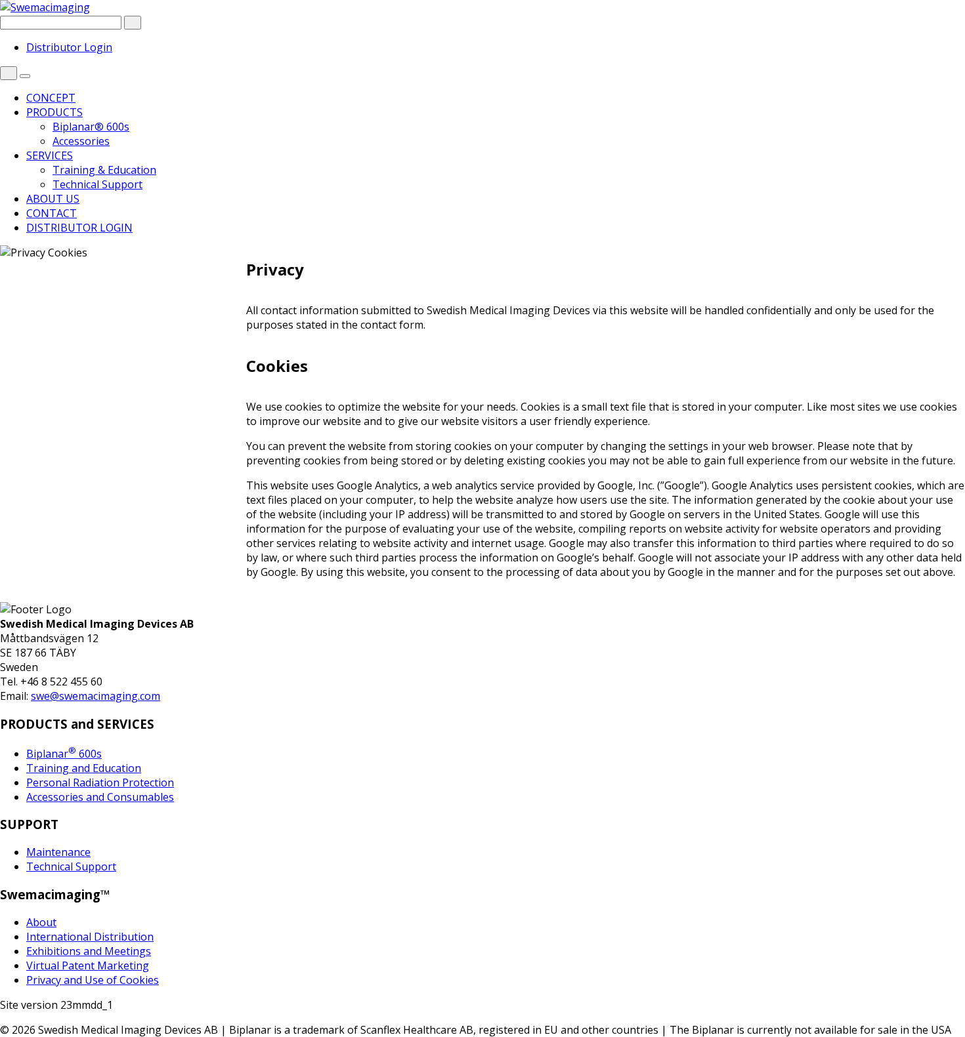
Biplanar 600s (64, 753)
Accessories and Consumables (100, 797)
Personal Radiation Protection (100, 782)
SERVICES (49, 155)
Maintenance (58, 852)
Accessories (81, 141)
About (41, 922)
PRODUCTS (54, 112)
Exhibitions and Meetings (88, 951)
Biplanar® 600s (91, 126)
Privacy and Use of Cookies (92, 980)
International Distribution (90, 936)
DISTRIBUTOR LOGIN (79, 227)
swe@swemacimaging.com (95, 696)
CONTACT (51, 213)
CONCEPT (50, 98)
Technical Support (97, 184)
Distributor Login (69, 47)
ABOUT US (52, 199)
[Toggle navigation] (25, 76)
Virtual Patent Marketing (87, 965)
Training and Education (83, 768)
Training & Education (104, 170)
